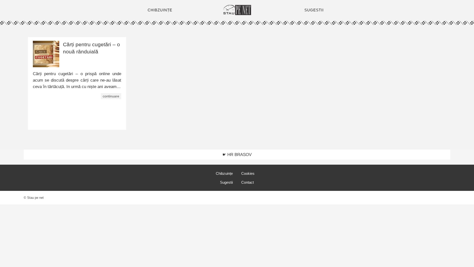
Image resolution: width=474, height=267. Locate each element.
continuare (111, 96)
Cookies (248, 173)
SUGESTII (314, 10)
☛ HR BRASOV (237, 154)
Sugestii (226, 182)
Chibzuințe (224, 173)
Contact (247, 182)
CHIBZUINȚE (160, 10)
